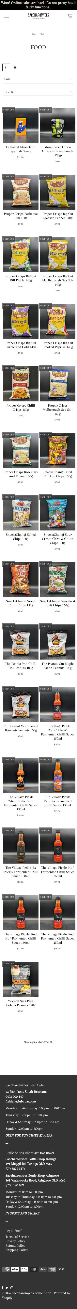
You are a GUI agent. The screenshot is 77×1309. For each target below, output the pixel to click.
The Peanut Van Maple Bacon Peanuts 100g (58, 666)
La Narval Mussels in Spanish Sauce (20, 149)
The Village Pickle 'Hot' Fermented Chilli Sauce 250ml (57, 872)
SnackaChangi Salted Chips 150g (21, 537)
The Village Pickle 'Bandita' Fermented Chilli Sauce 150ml (58, 801)
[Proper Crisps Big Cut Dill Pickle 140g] (20, 254)
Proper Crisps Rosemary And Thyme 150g (21, 474)
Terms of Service (17, 1237)
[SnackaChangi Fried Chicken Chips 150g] (57, 450)
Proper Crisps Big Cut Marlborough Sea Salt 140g (57, 280)
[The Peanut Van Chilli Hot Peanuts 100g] (20, 642)
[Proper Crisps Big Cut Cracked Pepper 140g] (57, 192)
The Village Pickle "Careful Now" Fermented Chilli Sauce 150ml (57, 732)
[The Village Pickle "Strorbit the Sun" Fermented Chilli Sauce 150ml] (20, 775)
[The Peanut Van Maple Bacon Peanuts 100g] (57, 642)
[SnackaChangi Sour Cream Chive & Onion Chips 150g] (57, 512)
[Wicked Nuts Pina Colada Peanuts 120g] (20, 979)
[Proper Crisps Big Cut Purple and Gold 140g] (20, 321)
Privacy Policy (15, 1241)
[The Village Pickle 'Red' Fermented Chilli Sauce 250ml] (57, 912)
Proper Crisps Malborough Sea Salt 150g (57, 409)
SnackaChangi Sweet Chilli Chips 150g (20, 603)
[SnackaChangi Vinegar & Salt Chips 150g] (57, 579)
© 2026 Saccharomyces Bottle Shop (26, 1293)
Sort (7, 79)
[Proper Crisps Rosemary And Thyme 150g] (20, 450)
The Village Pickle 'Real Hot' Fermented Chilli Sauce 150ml (20, 938)
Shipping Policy (17, 1250)
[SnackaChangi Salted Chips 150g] (20, 512)
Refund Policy (15, 1245)
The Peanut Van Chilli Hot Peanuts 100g (20, 666)
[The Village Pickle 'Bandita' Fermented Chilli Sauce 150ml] (57, 775)
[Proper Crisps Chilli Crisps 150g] (20, 383)
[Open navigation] (6, 16)
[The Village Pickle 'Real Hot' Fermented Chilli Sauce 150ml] (20, 912)
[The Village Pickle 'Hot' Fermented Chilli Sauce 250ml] (57, 846)
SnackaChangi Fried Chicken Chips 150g (57, 474)
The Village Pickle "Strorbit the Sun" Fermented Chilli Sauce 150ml (21, 803)
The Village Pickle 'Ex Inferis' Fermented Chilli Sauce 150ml (20, 872)
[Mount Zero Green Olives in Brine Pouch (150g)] (57, 125)
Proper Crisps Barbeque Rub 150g (21, 216)
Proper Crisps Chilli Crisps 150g (21, 407)
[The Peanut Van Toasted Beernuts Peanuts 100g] (20, 704)
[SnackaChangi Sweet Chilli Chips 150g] (20, 579)
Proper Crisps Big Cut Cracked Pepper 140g (57, 216)
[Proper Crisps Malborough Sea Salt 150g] (57, 383)
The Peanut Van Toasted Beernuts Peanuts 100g (21, 728)
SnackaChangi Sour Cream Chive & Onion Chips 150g (57, 539)
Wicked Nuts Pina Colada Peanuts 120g (20, 1003)
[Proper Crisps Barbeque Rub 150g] (20, 192)
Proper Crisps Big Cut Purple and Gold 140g (21, 345)
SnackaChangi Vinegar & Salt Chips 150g (57, 603)
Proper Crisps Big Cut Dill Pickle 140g (21, 278)
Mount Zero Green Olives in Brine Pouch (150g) (57, 151)
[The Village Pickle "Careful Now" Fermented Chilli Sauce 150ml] (57, 704)
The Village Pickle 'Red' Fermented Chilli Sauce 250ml (57, 938)
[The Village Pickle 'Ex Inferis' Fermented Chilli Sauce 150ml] (20, 846)
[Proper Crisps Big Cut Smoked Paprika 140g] (57, 321)
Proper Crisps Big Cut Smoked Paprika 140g (57, 345)
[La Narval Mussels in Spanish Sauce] (20, 125)
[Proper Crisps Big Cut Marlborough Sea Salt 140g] (57, 254)
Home (34, 34)
